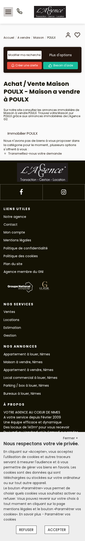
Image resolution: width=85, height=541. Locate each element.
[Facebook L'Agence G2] (21, 192)
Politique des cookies (21, 256)
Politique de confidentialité (26, 248)
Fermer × (70, 438)
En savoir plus (30, 514)
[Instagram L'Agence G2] (63, 192)
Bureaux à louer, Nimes (22, 393)
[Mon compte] (68, 35)
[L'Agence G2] (50, 11)
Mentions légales (17, 240)
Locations (11, 319)
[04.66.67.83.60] (19, 13)
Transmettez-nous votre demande (35, 153)
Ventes (9, 311)
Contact (10, 224)
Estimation (12, 327)
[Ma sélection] (77, 35)
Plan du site (13, 263)
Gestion (10, 335)
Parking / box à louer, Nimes (26, 385)
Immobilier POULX (23, 133)
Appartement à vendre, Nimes (28, 369)
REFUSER (26, 529)
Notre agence (15, 216)
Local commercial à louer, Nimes (30, 377)
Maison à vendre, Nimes (23, 362)
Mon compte (14, 232)
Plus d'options (60, 55)
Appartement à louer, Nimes (27, 354)
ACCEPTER (57, 529)
